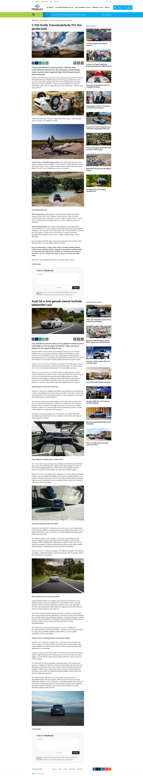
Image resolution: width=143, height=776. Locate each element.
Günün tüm (106, 14)
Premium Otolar (97, 7)
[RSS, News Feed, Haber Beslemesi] (109, 769)
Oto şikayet (50, 7)
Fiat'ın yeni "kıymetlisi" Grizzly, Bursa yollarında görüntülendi (66, 14)
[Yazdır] (46, 62)
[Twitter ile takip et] (98, 769)
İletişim (65, 769)
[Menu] (115, 7)
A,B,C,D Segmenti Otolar (83, 7)
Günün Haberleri (44, 1)
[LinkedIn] (39, 62)
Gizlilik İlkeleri (72, 769)
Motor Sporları (44, 20)
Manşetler (37, 1)
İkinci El (107, 7)
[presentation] (37, 15)
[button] (74, 62)
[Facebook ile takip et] (94, 769)
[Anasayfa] (32, 1)
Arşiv (51, 1)
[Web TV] (107, 1)
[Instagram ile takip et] (106, 769)
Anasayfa (36, 20)
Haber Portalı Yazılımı (39, 773)
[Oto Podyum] (37, 7)
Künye (60, 769)
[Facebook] (33, 62)
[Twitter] (36, 62)
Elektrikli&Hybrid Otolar (64, 7)
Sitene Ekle (56, 1)
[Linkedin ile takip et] (102, 769)
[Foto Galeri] (110, 1)
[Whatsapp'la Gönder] (43, 62)
